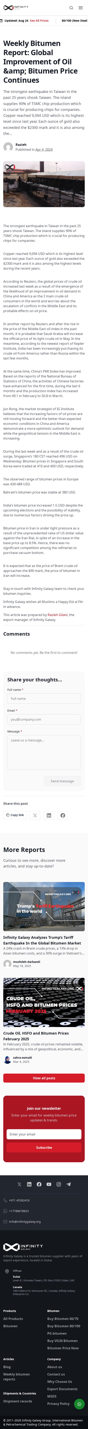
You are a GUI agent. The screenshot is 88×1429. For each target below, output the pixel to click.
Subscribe (44, 1147)
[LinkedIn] (49, 815)
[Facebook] (63, 815)
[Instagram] (58, 1184)
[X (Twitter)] (35, 815)
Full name (15, 690)
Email (12, 710)
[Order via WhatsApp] (79, 1404)
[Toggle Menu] (81, 8)
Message (14, 731)
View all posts (44, 1078)
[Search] (71, 7)
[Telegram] (68, 1184)
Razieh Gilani (58, 615)
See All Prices (36, 20)
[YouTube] (48, 1184)
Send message (62, 781)
